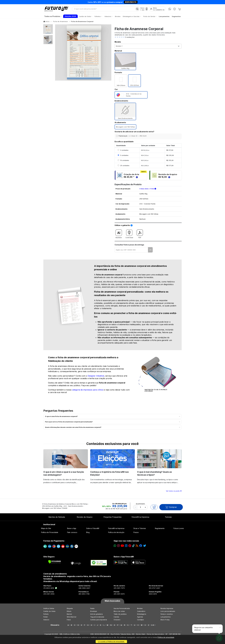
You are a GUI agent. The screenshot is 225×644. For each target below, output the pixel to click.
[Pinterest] (129, 545)
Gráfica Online (48, 608)
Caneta (116, 617)
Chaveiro (117, 620)
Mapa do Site (46, 528)
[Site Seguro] (76, 563)
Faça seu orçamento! (140, 2)
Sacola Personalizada (122, 608)
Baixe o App (71, 528)
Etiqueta (70, 608)
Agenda (140, 617)
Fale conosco (72, 532)
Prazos (136, 532)
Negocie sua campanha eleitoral (203, 628)
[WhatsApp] (170, 9)
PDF (139, 237)
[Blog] (137, 545)
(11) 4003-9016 (48, 588)
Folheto (46, 614)
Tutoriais (168, 517)
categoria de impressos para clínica (87, 390)
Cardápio (140, 620)
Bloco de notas (119, 611)
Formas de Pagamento (53, 541)
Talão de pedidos (120, 614)
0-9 (152, 625)
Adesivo (46, 620)
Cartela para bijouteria (98, 620)
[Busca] (137, 9)
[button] (148, 37)
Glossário (55, 625)
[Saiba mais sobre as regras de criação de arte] (136, 177)
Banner (69, 614)
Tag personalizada (97, 617)
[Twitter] (144, 545)
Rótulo (69, 611)
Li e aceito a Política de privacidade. (111, 641)
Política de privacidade (166, 637)
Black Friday (165, 620)
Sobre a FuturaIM (92, 528)
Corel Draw (129, 237)
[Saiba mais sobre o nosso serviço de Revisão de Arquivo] (169, 177)
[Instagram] (118, 545)
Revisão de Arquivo (84, 517)
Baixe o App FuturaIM (124, 556)
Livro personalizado (168, 611)
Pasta (92, 608)
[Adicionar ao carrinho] (154, 507)
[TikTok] (133, 545)
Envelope (93, 611)
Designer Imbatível (96, 376)
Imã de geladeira (96, 614)
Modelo (118, 42)
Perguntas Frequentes (112, 517)
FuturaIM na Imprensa (140, 517)
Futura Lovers (179, 528)
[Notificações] (174, 9)
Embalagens (141, 614)
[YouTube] (122, 545)
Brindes (140, 608)
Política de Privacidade (49, 532)
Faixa (69, 620)
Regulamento (160, 528)
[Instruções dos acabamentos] (137, 136)
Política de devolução (116, 532)
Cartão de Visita (49, 611)
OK (150, 250)
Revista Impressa (167, 608)
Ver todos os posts (173, 491)
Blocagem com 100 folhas (125, 127)
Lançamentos (166, 617)
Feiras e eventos (167, 614)
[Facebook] (140, 545)
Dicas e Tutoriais (139, 528)
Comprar (173, 507)
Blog (88, 532)
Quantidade (140, 504)
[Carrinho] (179, 9)
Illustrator (119, 237)
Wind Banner (71, 617)
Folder (45, 617)
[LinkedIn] (126, 545)
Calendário (141, 611)
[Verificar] (54, 562)
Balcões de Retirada (57, 517)
